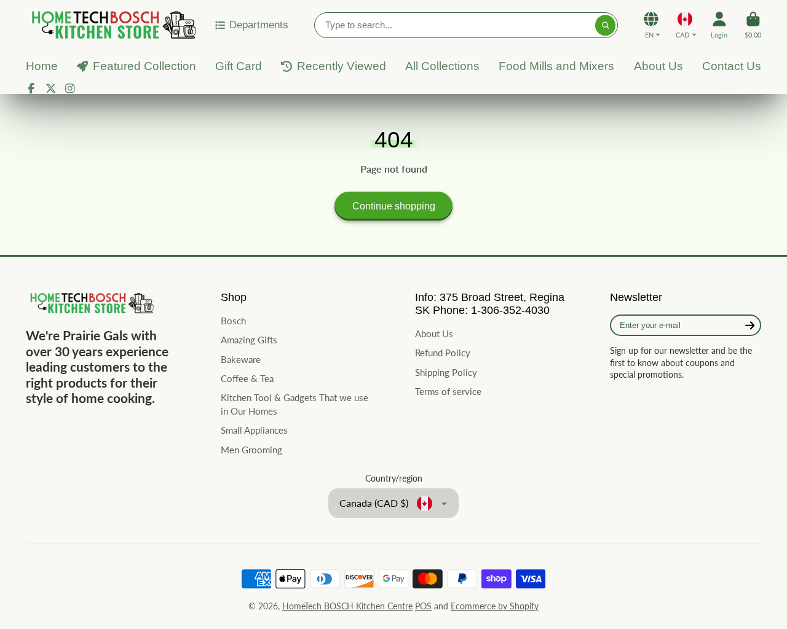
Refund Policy (442, 352)
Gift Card (238, 66)
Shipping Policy (446, 372)
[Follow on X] (51, 88)
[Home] (112, 25)
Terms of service (448, 391)
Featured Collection (144, 66)
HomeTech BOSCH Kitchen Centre (347, 606)
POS (423, 606)
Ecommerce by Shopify (495, 606)
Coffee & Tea (247, 378)
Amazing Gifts (249, 339)
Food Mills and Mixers (556, 66)
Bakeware (241, 359)
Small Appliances (254, 430)
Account (719, 25)
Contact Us (731, 66)
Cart (753, 25)
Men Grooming (251, 449)
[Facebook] (31, 88)
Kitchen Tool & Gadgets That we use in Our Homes (294, 404)
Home (42, 66)
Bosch (233, 320)
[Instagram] (70, 88)
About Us (658, 66)
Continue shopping (393, 205)
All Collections (442, 66)
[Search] (605, 25)
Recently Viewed (341, 66)
